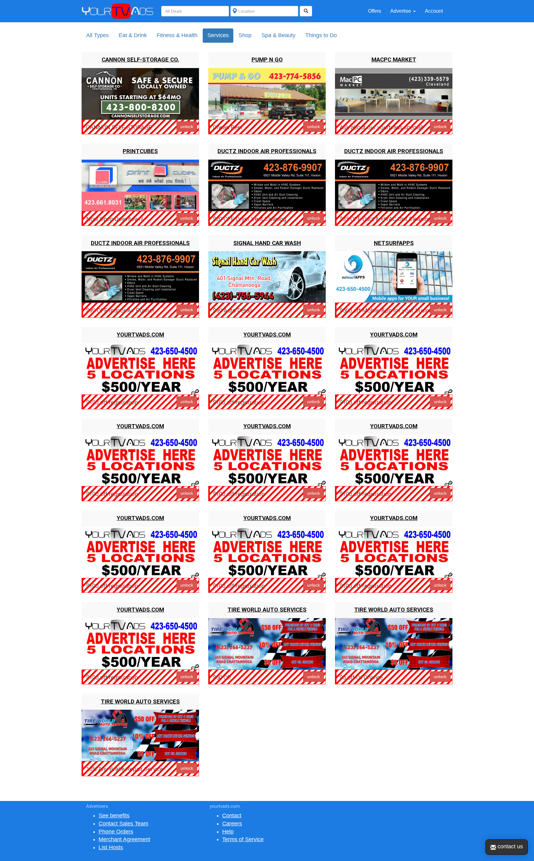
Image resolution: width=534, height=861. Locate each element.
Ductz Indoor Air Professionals (267, 151)
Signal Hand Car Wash (267, 243)
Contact (231, 815)
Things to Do (321, 35)
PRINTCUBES (140, 151)
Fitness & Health (177, 35)
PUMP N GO (267, 59)
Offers (374, 11)
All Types (97, 35)
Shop (245, 35)
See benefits (114, 815)
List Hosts (111, 847)
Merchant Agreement (124, 839)
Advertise (400, 11)
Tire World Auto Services (267, 609)
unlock (186, 126)
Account (434, 11)
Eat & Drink (133, 35)
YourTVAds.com (140, 334)
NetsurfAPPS (394, 243)
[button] (416, 11)
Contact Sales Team (123, 823)
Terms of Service (243, 839)
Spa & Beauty (278, 35)
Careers (232, 823)
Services (218, 35)
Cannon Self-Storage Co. (140, 59)
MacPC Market (393, 59)
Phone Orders (116, 832)
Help (228, 832)
